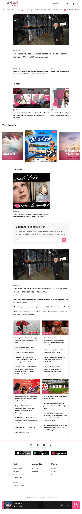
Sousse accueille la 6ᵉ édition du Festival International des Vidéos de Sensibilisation (26, 399)
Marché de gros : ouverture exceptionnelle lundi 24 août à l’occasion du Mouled (41, 307)
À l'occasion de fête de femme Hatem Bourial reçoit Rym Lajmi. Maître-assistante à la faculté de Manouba (31, 115)
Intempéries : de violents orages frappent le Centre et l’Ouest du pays (26, 340)
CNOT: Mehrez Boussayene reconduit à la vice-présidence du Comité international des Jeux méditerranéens (55, 417)
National (17, 51)
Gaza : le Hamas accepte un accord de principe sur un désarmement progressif (53, 369)
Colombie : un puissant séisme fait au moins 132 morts (54, 351)
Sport (45, 392)
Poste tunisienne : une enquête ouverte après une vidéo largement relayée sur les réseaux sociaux (30, 73)
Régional (17, 333)
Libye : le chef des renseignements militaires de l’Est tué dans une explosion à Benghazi (54, 341)
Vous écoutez (9, 125)
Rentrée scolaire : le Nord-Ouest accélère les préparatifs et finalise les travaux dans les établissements (26, 370)
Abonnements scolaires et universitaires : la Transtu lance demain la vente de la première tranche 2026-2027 (40, 313)
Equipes (16, 472)
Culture (17, 392)
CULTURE (17, 211)
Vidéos (16, 84)
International (47, 333)
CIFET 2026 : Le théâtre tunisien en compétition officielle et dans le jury (26, 420)
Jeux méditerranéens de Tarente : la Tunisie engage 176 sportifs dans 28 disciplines (55, 428)
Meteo (15, 482)
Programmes (17, 469)
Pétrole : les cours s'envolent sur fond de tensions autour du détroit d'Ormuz (55, 360)
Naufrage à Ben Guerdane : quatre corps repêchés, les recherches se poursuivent (24, 350)
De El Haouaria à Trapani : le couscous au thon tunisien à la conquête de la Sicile (25, 430)
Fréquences (17, 475)
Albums (53, 472)
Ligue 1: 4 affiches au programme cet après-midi (33, 10)
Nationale (35, 469)
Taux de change (18, 485)
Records (17, 170)
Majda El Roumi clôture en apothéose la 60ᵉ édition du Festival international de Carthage (24, 409)
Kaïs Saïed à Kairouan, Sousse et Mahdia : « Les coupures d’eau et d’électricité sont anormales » (40, 56)
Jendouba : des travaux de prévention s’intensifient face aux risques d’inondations (25, 360)
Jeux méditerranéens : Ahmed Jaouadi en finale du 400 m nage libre (55, 406)
